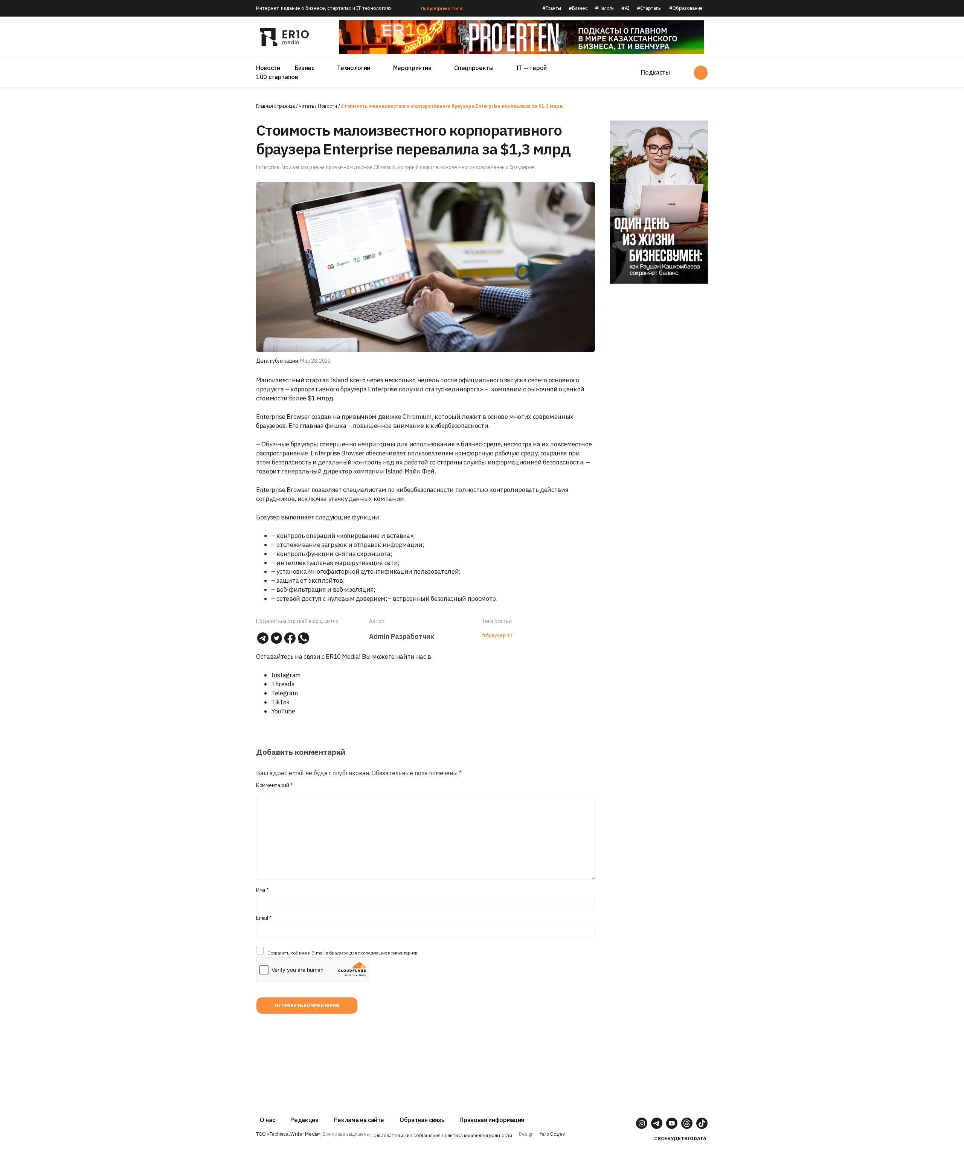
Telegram (284, 693)
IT (510, 635)
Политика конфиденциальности (477, 1135)
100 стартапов (277, 77)
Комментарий (274, 785)
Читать (306, 106)
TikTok (280, 702)
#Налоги (604, 8)
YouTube (283, 711)
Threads (282, 684)
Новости (268, 68)
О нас (267, 1120)
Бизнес (304, 68)
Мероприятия (412, 68)
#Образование (686, 8)
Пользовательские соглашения (405, 1135)
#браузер (493, 635)
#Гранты (551, 8)
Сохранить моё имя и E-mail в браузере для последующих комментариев (342, 953)
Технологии (353, 68)
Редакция (304, 1120)
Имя (262, 890)
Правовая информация (491, 1120)
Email (264, 918)
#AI (625, 8)
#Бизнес (578, 8)
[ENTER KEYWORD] (701, 73)
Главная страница (275, 106)
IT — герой (531, 68)
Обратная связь (422, 1120)
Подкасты (655, 72)
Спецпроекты (473, 68)
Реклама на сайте (359, 1120)
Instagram (286, 675)
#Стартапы (649, 8)
